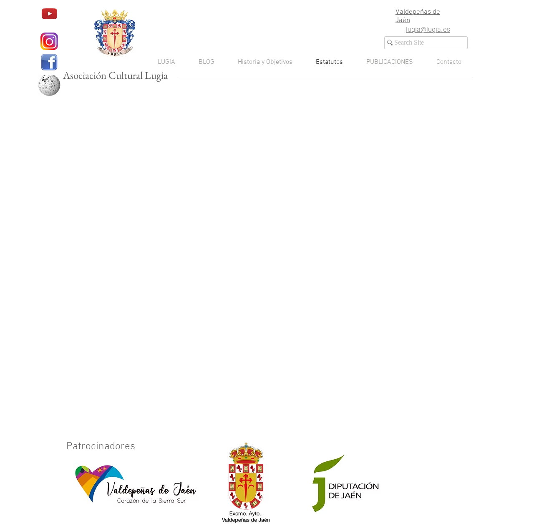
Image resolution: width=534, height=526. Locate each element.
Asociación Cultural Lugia (115, 75)
